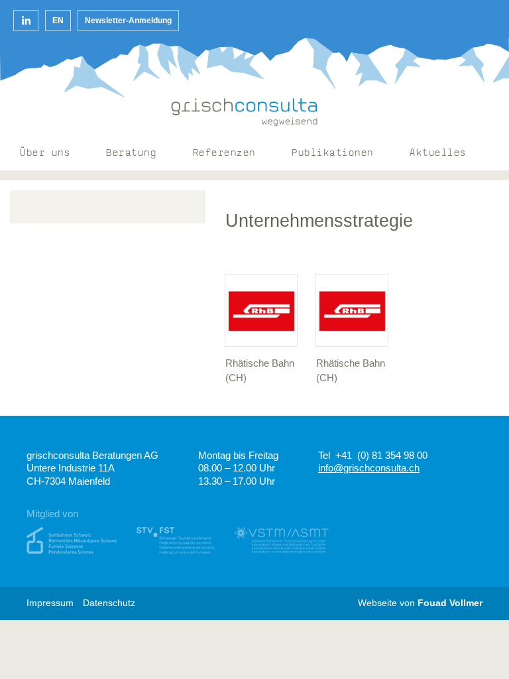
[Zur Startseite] (244, 112)
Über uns (45, 153)
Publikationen (333, 153)
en (58, 20)
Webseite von (420, 603)
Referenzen (224, 153)
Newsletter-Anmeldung (128, 20)
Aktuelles (438, 153)
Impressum (50, 603)
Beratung (131, 153)
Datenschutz (109, 603)
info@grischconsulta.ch (369, 467)
